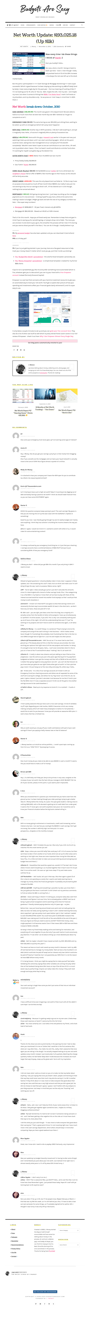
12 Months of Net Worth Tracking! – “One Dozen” (45, 408)
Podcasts (14, 1237)
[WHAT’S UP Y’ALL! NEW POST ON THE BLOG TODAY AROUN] (55, 1283)
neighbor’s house (18, 174)
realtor (53, 171)
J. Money (24, 575)
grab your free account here (60, 331)
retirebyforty (25, 980)
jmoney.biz (43, 373)
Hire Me (65, 25)
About (17, 25)
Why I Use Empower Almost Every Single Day (56, 336)
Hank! (58, 58)
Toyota (26, 165)
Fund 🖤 (58, 25)
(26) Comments (58, 46)
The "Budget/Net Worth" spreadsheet (29, 257)
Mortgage (18, 207)
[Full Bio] (52, 1251)
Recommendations (17, 1245)
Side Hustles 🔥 (42, 25)
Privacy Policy (15, 1248)
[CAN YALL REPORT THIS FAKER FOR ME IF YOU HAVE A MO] (75, 1283)
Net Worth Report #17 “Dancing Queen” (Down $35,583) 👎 (23, 413)
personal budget (24, 233)
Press (13, 1233)
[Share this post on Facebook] (14, 350)
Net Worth (24, 46)
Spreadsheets (30, 25)
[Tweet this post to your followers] (17, 350)
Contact (72, 25)
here (14, 236)
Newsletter (14, 1241)
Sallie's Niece (26, 559)
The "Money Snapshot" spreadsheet (28, 261)
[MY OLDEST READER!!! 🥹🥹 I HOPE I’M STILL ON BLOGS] (15, 1283)
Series (52, 25)
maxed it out (48, 137)
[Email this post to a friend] (24, 350)
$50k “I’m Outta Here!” (52, 94)
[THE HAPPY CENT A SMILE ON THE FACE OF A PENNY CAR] (35, 1283)
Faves (22, 25)
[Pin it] (20, 350)
